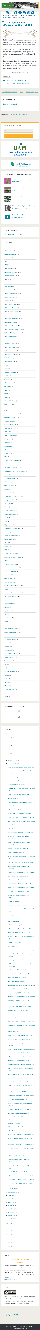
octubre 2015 (11, 1189)
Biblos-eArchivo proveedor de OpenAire (18, 825)
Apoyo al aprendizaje (10, 275)
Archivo (6, 279)
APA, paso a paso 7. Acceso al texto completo (19, 929)
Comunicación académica (11, 414)
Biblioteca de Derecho (10, 308)
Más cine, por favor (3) (13, 798)
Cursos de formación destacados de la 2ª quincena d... (21, 1082)
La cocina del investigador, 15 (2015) (17, 989)
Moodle (6, 517)
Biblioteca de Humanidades (11, 318)
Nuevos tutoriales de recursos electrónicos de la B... (21, 802)
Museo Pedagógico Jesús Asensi (12, 528)
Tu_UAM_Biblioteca (10, 671)
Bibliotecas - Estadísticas (11, 347)
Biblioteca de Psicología (10, 326)
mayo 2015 (11, 1205)
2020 (8, 737)
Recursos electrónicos (10, 596)
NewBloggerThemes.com (20, 1328)
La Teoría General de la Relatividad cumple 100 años (21, 821)
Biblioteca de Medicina (10, 322)
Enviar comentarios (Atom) (18, 114)
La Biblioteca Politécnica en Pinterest (17, 1156)
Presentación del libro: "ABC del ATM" (18, 848)
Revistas (6, 614)
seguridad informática (10, 639)
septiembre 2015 (12, 1192)
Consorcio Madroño (9, 425)
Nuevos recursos (8, 539)
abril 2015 (10, 1209)
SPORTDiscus (8, 650)
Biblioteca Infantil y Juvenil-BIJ (12, 333)
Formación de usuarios (10, 478)
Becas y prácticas (8, 290)
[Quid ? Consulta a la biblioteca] (20, 711)
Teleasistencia (8, 661)
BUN (5, 365)
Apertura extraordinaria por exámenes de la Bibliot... (21, 862)
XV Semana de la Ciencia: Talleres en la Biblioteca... (21, 1179)
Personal (6, 546)
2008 (8, 1246)
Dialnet (6, 432)
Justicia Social (8, 503)
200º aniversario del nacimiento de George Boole (20, 1176)
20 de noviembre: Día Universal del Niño (18, 891)
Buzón (6, 369)
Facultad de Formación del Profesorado (14, 471)
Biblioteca (7, 300)
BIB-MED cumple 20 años (14, 942)
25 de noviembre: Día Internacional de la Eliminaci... (21, 832)
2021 (8, 734)
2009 (8, 1242)
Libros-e (6, 507)
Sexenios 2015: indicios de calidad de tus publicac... (21, 817)
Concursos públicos (9, 421)
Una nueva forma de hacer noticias (21, 197)
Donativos (7, 442)
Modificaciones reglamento (15, 777)
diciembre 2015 (12, 760)
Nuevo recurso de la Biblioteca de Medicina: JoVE (21, 1064)
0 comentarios (21, 17)
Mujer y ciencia (8, 525)
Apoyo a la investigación (10, 272)
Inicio (21, 92)
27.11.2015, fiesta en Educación (16, 829)
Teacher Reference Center (11, 654)
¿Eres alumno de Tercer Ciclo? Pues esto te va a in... (21, 1152)
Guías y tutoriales (9, 485)
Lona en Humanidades (13, 921)
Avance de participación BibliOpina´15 (18, 977)
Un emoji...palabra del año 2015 (16, 960)
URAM (6, 686)
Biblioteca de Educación (10, 315)
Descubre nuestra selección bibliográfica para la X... (21, 813)
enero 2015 (11, 1219)
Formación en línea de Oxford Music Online (19, 1053)
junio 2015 (11, 1202)
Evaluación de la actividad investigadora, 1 (19, 1060)
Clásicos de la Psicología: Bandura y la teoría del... (21, 767)
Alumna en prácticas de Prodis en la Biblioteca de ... (21, 1148)
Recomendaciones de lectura (12, 593)
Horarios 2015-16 (12, 946)
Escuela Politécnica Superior (12, 460)
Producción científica (10, 571)
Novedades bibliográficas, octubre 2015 (18, 1010)
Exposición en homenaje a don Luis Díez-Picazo (20, 905)
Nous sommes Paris (13, 1018)
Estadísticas (7, 464)
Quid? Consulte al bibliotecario (12, 586)
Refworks (6, 607)
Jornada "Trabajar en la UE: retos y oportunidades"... (21, 974)
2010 (8, 1238)
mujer (5, 521)
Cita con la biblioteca (10, 401)
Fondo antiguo (8, 475)
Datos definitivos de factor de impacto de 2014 (20, 883)
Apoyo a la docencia (9, 268)
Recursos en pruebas (9, 600)
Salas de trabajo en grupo (11, 628)
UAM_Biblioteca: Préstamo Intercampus (18, 1113)
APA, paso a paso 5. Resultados (16, 1127)
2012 (8, 1231)
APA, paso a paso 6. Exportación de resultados (20, 1057)
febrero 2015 (11, 1215)
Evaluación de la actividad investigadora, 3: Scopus (21, 996)
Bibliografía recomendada (11, 293)
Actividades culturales (10, 254)
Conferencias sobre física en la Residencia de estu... (21, 1144)
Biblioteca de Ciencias (10, 304)
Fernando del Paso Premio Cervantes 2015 (19, 1039)
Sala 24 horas (7, 618)
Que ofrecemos (8, 578)
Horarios (6, 489)
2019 (8, 741)
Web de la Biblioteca (9, 689)
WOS (5, 696)
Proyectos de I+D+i (9, 575)
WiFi (5, 693)
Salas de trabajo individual (11, 632)
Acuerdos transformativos (11, 258)
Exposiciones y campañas (11, 467)
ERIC (5, 457)
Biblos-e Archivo (8, 361)
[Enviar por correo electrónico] (4, 77)
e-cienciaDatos (8, 446)
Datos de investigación (10, 428)
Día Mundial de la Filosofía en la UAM (18, 970)
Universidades (8, 682)
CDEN (6, 390)
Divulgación (7, 439)
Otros (5, 543)
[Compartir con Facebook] (10, 77)
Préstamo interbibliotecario (11, 568)
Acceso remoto (8, 250)
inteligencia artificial (9, 500)
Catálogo (6, 379)
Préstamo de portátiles (10, 564)
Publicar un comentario (10, 104)
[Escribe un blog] (6, 77)
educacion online (9, 450)
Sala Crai (6, 625)
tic (5, 668)
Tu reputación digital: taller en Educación (19, 993)
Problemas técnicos (13, 1031)
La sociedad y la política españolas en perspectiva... (21, 985)
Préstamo (6, 560)
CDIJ (5, 393)
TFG (5, 664)
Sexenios (6, 646)
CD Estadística (8, 383)
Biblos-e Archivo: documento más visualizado (20, 1109)
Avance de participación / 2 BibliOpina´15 (19, 932)
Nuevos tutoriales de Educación (16, 852)
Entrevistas (7, 453)
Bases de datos (8, 286)
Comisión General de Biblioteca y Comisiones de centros (19, 408)
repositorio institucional (10, 611)
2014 (8, 1223)
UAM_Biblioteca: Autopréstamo (16, 1131)
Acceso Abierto (8, 247)
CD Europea (7, 386)
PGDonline (7, 550)
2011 (8, 1235)
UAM (5, 679)
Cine (5, 397)
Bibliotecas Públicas (9, 351)
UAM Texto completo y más (15, 925)
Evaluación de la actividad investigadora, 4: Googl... (21, 950)
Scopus (6, 636)
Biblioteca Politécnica (15, 81)
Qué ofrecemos (23, 83)
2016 (8, 753)
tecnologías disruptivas (10, 657)
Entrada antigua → (32, 92)
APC (5, 265)
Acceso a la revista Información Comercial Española (21, 1049)
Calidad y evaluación (10, 372)
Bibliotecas (10, 83)
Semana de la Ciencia (10, 643)
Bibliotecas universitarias (11, 354)
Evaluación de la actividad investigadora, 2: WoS (20, 1035)
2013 (8, 1227)
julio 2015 (10, 1199)
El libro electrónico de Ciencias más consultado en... (21, 1074)
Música (6, 532)
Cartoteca (7, 376)
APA (5, 261)
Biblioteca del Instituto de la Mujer (13, 329)
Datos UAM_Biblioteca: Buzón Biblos (18, 1172)
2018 (8, 745)
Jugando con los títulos (14, 1123)
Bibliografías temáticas (10, 297)
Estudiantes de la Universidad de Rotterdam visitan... (21, 1134)
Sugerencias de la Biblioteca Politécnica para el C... (21, 1006)
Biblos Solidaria (8, 358)
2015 (8, 757)
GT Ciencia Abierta (9, 482)
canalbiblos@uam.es (10, 1279)
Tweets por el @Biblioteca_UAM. (13, 234)
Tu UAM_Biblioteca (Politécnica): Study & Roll (17, 23)
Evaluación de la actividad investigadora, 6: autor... (21, 872)
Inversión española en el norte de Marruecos (19, 1078)
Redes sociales (8, 603)
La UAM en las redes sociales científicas (18, 876)
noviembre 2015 (12, 764)
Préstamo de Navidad (13, 901)
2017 (8, 749)
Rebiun (6, 589)
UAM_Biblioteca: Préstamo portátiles (17, 1099)
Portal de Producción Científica (12, 557)
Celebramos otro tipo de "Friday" (16, 784)
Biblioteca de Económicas (11, 311)
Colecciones (7, 404)
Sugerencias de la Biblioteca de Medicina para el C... (21, 1095)
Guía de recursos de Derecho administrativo (19, 880)
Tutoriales (7, 675)
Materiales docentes (9, 510)
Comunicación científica (10, 417)
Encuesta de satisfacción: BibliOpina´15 (18, 1092)
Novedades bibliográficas (11, 535)
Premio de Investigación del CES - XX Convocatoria (21, 1021)
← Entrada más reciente (9, 92)
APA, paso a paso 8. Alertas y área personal (19, 810)
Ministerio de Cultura (10, 514)
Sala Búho (7, 621)
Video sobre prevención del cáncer (17, 781)
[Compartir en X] (8, 77)
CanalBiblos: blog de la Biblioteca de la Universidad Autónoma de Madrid (20, 1318)
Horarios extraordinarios (10, 493)
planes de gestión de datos (11, 553)
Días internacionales (9, 435)
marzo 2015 (11, 1212)
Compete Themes (17, 1326)
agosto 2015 (11, 1195)
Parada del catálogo (13, 1014)
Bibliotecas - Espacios (10, 343)
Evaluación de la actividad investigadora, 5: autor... (21, 887)
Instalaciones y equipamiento (12, 496)
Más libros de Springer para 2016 (16, 981)
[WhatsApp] (20, 717)
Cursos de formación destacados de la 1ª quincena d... (21, 806)
